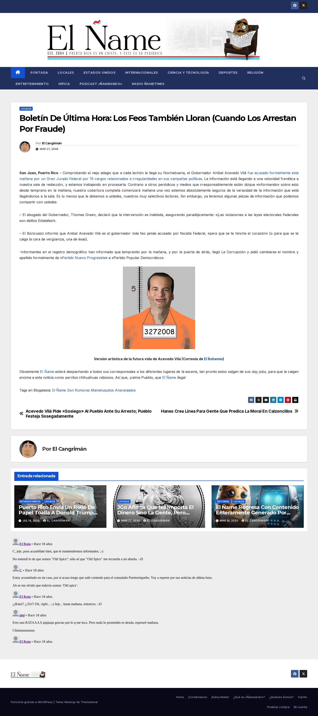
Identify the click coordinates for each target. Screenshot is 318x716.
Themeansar (89, 702)
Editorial (223, 501)
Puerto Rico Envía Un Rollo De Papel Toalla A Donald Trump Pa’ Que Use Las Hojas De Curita (59, 512)
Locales (66, 73)
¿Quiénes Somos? (281, 697)
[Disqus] (159, 590)
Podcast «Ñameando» (101, 84)
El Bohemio (213, 359)
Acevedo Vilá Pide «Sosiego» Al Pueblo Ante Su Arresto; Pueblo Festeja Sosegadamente (89, 414)
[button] (303, 78)
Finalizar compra (278, 707)
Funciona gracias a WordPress (32, 702)
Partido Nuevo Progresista (84, 258)
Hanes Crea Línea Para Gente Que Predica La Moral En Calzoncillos (226, 411)
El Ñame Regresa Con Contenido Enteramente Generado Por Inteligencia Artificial (257, 512)
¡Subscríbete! (220, 697)
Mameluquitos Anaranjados (113, 390)
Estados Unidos (100, 73)
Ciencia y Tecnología (188, 73)
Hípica (64, 84)
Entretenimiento (32, 84)
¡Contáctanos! (197, 697)
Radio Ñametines (148, 84)
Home (180, 697)
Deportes (228, 73)
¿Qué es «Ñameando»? (249, 697)
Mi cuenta (300, 707)
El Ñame (47, 371)
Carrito (302, 697)
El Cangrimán (52, 143)
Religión (255, 73)
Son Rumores (78, 390)
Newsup (69, 702)
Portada (39, 73)
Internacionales (141, 73)
